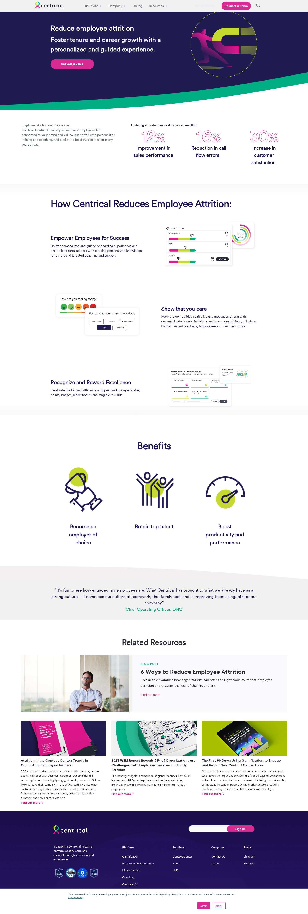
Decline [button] (219, 905)
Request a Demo (236, 6)
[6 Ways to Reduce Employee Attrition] (75, 683)
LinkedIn (249, 856)
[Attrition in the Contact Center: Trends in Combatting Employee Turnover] (63, 738)
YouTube (249, 863)
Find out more (150, 695)
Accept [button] (203, 905)
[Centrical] (50, 6)
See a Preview (205, 6)
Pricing (137, 6)
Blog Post (150, 664)
